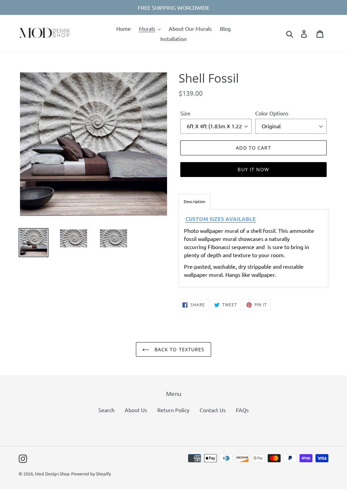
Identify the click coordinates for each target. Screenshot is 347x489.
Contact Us (213, 409)
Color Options (271, 113)
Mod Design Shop (52, 473)
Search (106, 409)
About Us (136, 409)
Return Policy (173, 409)
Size (185, 113)
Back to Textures (178, 349)
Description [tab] (194, 201)
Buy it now (253, 169)
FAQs (242, 409)
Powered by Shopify (91, 473)
